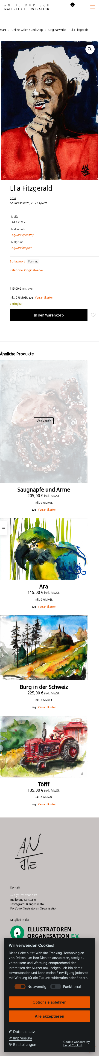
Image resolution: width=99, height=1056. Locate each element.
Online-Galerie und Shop (27, 30)
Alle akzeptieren (49, 1016)
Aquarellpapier (22, 248)
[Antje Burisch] (26, 7)
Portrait (33, 261)
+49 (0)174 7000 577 (23, 895)
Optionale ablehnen (49, 1002)
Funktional (72, 986)
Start (3, 30)
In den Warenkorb (49, 315)
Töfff (44, 784)
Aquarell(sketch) (22, 235)
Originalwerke (57, 30)
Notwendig (37, 986)
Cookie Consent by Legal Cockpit (76, 1043)
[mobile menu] (93, 7)
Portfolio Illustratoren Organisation (33, 908)
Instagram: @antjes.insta (27, 904)
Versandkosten (44, 297)
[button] (90, 49)
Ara (43, 586)
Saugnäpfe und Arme (43, 489)
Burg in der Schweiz (44, 687)
